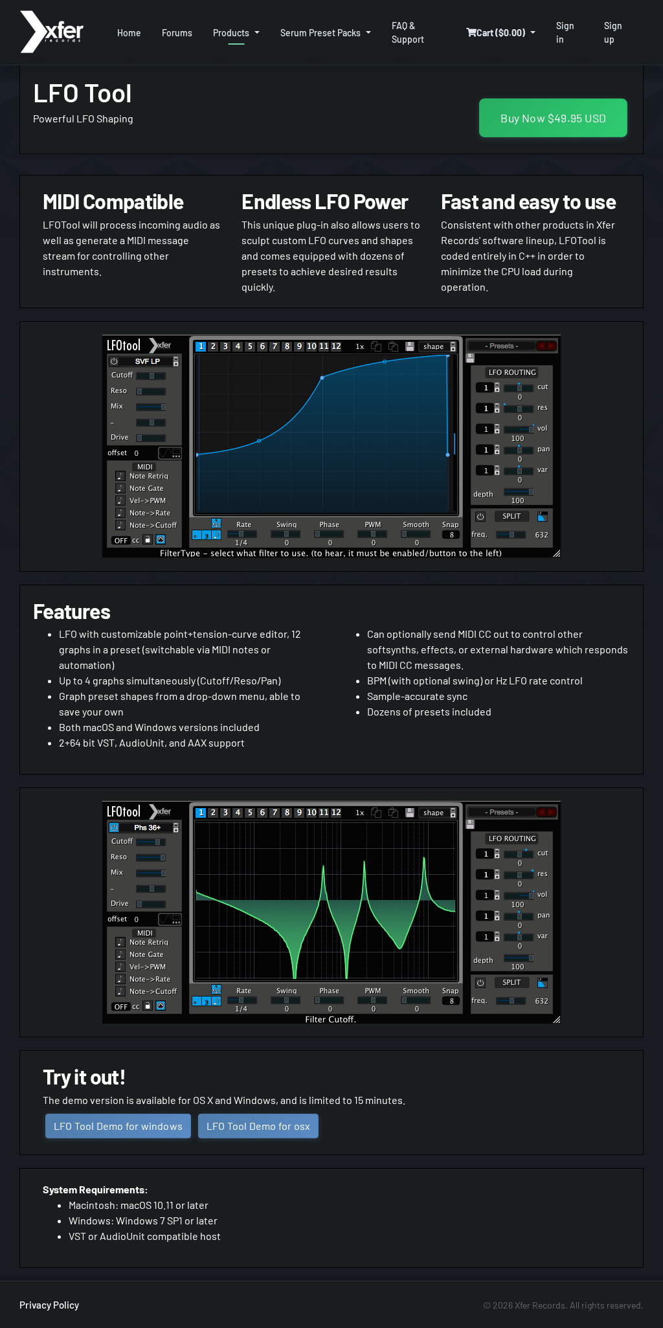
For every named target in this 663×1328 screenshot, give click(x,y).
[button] (501, 32)
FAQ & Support (408, 32)
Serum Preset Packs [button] (320, 32)
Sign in (565, 32)
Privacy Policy (49, 1305)
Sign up (613, 32)
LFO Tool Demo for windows (118, 1126)
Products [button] (231, 32)
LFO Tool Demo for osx (258, 1126)
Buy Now (553, 118)
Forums (177, 32)
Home (129, 32)
